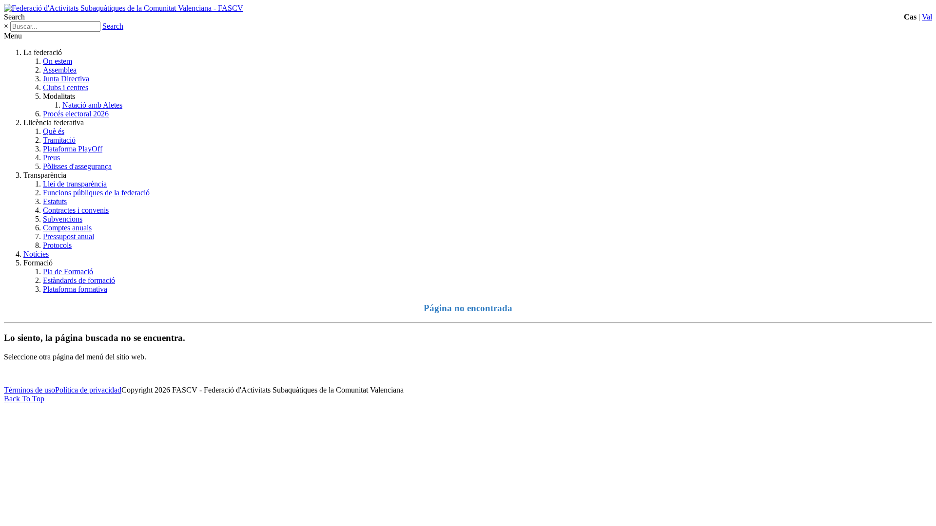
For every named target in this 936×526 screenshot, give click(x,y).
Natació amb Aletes (92, 105)
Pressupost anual (68, 236)
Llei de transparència (75, 184)
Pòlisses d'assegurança (77, 166)
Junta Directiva (66, 79)
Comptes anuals (67, 228)
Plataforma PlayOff (72, 149)
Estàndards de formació (79, 280)
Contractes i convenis (76, 210)
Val (927, 17)
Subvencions (62, 219)
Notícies (36, 254)
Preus (51, 157)
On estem (57, 61)
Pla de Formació (68, 271)
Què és (53, 131)
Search (112, 26)
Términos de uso (29, 390)
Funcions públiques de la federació (96, 192)
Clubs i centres (65, 87)
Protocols (57, 245)
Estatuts (55, 201)
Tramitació (59, 140)
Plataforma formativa (75, 289)
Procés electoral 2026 (76, 114)
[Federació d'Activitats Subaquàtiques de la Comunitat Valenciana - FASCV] (123, 8)
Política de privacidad (88, 390)
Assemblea (60, 70)
